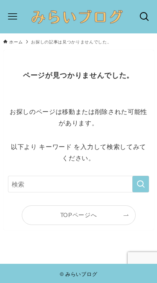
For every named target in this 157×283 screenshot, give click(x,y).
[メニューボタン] (13, 16)
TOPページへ (78, 215)
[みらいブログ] (78, 16)
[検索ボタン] (144, 16)
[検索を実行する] (140, 184)
